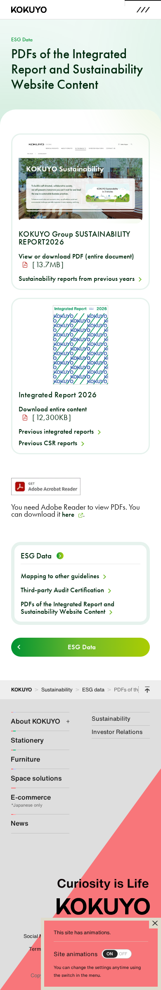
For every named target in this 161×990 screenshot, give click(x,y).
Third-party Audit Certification (62, 589)
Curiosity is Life (103, 883)
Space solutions (34, 778)
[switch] (93, 954)
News (19, 823)
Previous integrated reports (56, 431)
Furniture (25, 759)
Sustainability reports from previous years (77, 278)
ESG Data (36, 556)
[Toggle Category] (63, 721)
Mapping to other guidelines (60, 575)
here (68, 514)
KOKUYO (21, 689)
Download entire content (53, 408)
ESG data (93, 689)
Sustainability (57, 689)
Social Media (39, 936)
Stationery (27, 740)
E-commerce (31, 797)
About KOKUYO (34, 721)
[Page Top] (147, 689)
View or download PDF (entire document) (76, 256)
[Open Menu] (143, 10)
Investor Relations (117, 731)
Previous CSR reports (48, 442)
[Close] (155, 923)
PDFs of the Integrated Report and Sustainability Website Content (67, 607)
